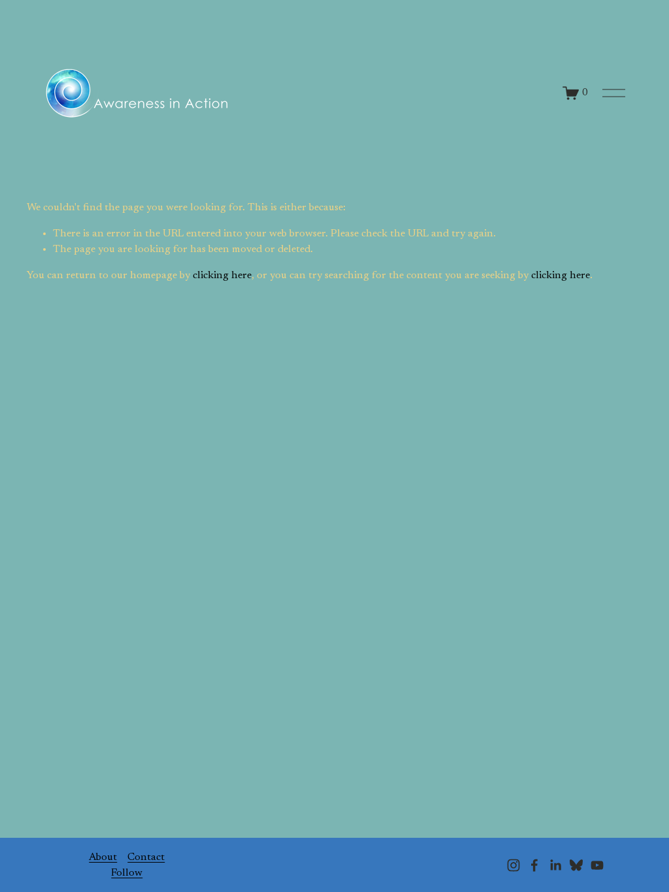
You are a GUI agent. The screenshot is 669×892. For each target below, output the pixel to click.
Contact (146, 857)
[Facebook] (534, 865)
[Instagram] (513, 865)
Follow (126, 873)
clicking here (222, 275)
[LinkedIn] (555, 865)
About (103, 857)
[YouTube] (597, 865)
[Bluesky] (576, 865)
